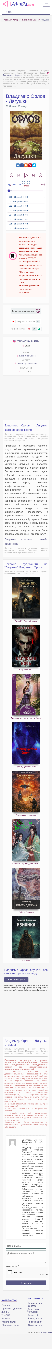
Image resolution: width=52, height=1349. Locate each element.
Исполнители (8, 1322)
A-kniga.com (46, 1333)
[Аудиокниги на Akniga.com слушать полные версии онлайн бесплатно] (18, 4)
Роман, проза (34, 1318)
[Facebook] (22, 165)
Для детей (32, 1315)
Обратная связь (9, 1325)
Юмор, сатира (34, 1325)
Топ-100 (5, 1315)
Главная (5, 1305)
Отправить (26, 1283)
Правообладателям (11, 1308)
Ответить (38, 1140)
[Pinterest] (30, 165)
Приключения (34, 1322)
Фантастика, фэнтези (28, 341)
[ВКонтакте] (18, 165)
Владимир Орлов (27, 356)
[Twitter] (34, 165)
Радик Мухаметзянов (27, 363)
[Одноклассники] (26, 165)
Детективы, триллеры (33, 1310)
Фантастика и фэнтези (34, 1304)
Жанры (5, 1312)
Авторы (5, 1318)
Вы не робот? (12, 1266)
